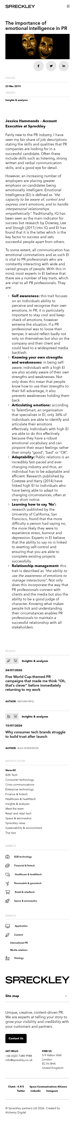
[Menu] (68, 6)
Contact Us (16, 1038)
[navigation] (37, 6)
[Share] (38, 66)
